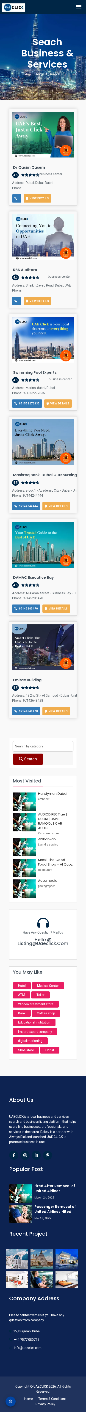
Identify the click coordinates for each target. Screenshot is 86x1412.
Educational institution (34, 1022)
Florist (49, 1050)
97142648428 (27, 711)
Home (28, 1399)
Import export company (35, 1032)
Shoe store (26, 1050)
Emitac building (27, 680)
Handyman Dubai (52, 793)
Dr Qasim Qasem (29, 167)
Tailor (40, 995)
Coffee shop (46, 1013)
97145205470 (27, 608)
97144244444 (27, 506)
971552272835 (28, 403)
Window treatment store (35, 1004)
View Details (38, 198)
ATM (21, 995)
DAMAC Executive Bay (33, 577)
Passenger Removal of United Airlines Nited (55, 1209)
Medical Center (48, 986)
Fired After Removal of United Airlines (54, 1188)
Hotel (22, 986)
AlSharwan (47, 839)
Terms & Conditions (52, 1399)
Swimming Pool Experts (35, 372)
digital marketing (30, 1041)
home (39, 74)
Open (28, 117)
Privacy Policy (45, 1404)
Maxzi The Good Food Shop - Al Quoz (55, 862)
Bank (21, 1013)
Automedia (47, 880)
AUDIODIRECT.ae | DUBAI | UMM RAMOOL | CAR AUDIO (52, 821)
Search (30, 759)
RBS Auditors (25, 269)
